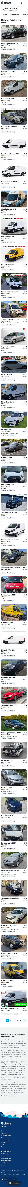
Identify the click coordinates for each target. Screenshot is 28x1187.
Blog (2, 1147)
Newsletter (4, 1142)
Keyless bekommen (6, 1160)
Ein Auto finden (5, 1153)
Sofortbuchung (14, 14)
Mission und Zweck (6, 1135)
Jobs (2, 1144)
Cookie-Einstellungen (12, 1176)
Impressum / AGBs (6, 1174)
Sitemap (3, 1176)
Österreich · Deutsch (10, 1179)
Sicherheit (4, 1165)
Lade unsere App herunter (7, 1140)
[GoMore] (6, 2)
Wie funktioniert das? (6, 1156)
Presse (3, 1138)
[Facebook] (2, 1127)
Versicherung (4, 1162)
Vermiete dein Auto (6, 1158)
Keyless (5, 14)
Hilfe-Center (4, 1133)
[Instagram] (5, 1127)
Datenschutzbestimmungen (19, 1174)
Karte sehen (15, 1183)
